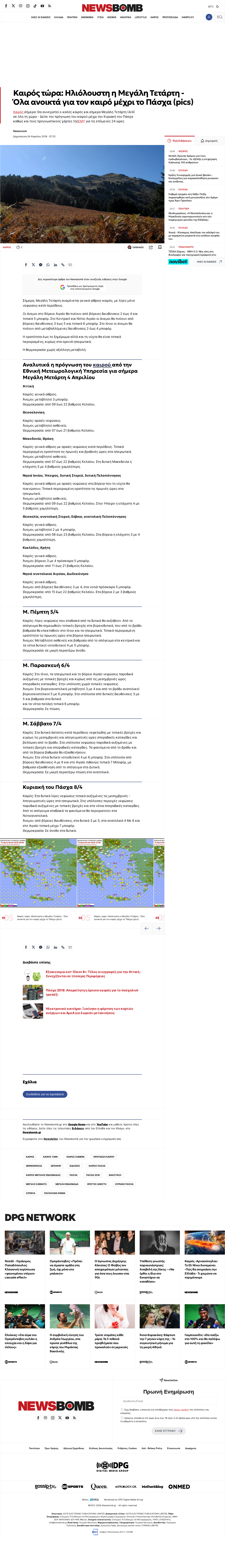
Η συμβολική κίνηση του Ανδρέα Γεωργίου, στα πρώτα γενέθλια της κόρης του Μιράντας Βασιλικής (67, 1343)
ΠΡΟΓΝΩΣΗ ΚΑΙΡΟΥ (103, 1156)
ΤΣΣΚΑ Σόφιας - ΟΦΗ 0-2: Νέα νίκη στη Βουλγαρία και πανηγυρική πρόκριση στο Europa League (192, 255)
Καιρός (18, 112)
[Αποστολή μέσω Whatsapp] (48, 265)
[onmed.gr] (179, 1486)
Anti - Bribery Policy (152, 1448)
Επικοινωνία (173, 1448)
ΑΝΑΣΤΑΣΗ (115, 1175)
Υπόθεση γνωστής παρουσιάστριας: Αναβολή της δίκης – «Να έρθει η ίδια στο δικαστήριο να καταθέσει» (157, 1271)
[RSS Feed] (49, 6)
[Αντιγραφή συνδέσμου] (150, 247)
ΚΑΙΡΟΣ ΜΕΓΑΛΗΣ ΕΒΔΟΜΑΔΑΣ (43, 1175)
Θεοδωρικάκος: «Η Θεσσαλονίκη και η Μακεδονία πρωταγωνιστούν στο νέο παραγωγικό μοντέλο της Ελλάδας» (190, 216)
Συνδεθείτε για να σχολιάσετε (45, 1094)
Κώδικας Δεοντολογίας (101, 1448)
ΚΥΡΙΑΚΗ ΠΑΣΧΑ (124, 1184)
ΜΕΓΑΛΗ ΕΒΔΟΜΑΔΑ (67, 1184)
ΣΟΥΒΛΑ (30, 1193)
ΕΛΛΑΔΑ (58, 17)
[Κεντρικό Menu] (219, 17)
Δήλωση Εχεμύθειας (73, 1448)
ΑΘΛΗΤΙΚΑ (125, 17)
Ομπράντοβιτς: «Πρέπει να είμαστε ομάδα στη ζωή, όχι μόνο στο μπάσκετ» (66, 1267)
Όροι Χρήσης (51, 1448)
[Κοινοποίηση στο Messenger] (40, 265)
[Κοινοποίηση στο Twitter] (33, 265)
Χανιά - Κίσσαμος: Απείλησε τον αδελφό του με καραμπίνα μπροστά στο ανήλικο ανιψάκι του (194, 236)
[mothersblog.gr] (152, 1486)
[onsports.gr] (72, 1486)
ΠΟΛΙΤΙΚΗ (72, 17)
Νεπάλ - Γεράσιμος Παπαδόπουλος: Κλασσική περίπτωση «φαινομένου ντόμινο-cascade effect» (20, 1269)
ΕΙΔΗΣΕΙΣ (75, 1166)
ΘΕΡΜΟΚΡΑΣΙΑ (34, 1166)
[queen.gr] (99, 1486)
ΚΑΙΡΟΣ (155, 17)
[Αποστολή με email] (70, 265)
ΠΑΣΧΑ (73, 1175)
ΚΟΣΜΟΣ (111, 17)
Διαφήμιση (190, 1448)
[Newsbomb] (56, 1406)
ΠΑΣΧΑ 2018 (93, 1175)
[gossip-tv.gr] (45, 1486)
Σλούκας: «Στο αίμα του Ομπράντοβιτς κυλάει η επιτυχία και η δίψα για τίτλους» (21, 1341)
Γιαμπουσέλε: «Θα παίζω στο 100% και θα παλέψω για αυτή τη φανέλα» (202, 1339)
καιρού (102, 365)
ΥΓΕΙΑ (100, 17)
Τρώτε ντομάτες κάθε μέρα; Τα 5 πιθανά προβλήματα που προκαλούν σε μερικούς (111, 1341)
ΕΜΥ (81, 121)
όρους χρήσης (181, 1409)
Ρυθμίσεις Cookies (127, 1448)
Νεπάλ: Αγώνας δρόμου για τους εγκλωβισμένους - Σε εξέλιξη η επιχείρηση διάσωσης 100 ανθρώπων (193, 159)
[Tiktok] (35, 6)
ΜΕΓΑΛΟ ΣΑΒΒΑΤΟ (36, 1184)
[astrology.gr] (126, 1486)
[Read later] (159, 247)
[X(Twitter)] (13, 6)
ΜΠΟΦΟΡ (56, 1166)
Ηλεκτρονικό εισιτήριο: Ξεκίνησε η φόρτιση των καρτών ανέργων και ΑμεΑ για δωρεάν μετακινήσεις (89, 1011)
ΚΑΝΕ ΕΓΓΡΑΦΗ (165, 1431)
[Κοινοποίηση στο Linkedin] (55, 265)
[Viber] (20, 6)
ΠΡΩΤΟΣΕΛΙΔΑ (170, 17)
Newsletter (51, 1139)
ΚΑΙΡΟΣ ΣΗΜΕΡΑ (75, 1156)
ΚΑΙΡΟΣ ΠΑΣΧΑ (97, 1166)
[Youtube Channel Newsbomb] (42, 6)
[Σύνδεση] (209, 17)
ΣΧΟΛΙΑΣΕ (138, 247)
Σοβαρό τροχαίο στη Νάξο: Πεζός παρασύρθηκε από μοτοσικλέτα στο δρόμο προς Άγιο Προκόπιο (193, 197)
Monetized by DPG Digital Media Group (123, 1499)
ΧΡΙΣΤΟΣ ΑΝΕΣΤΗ (96, 1184)
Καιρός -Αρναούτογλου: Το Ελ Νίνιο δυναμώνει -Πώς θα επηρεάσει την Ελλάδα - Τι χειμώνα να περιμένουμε (201, 1269)
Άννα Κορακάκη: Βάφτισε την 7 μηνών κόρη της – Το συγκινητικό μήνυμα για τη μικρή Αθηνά (157, 1341)
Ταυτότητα (34, 1448)
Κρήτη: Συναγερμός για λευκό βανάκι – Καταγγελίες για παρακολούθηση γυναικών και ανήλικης (193, 178)
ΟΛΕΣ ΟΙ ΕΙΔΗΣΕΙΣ (41, 17)
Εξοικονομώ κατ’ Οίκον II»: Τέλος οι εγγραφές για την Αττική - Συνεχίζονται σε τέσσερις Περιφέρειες (93, 974)
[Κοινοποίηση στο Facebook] (26, 265)
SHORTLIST (188, 17)
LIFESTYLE (141, 17)
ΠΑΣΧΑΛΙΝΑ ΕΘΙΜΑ (54, 1193)
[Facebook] (6, 6)
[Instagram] (28, 6)
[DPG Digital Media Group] (112, 1467)
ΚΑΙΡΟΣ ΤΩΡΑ (50, 1156)
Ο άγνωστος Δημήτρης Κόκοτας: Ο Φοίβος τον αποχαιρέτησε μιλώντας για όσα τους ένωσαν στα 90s (112, 1269)
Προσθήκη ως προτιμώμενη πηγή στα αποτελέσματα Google (85, 287)
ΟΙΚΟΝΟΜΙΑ (87, 17)
